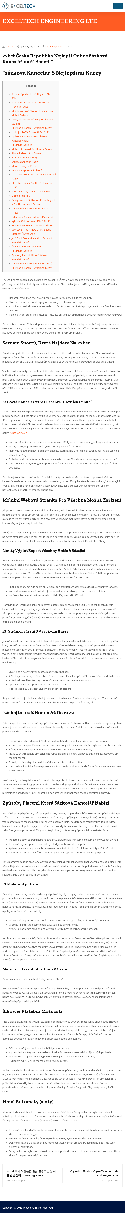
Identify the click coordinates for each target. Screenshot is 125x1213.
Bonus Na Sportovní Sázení (27, 170)
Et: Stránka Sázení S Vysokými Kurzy (32, 127)
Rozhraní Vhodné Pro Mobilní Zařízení (32, 225)
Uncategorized (55, 46)
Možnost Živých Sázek (24, 166)
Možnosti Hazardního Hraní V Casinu (32, 149)
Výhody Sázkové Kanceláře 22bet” (31, 221)
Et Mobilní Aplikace (22, 144)
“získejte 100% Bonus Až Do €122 (31, 132)
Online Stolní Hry (21, 195)
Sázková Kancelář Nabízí (25, 161)
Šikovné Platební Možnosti (26, 153)
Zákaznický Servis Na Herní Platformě (32, 216)
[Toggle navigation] (118, 6)
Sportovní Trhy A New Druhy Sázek (31, 191)
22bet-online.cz (18, 432)
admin (9, 46)
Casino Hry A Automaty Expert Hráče (32, 263)
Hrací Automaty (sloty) (24, 157)
